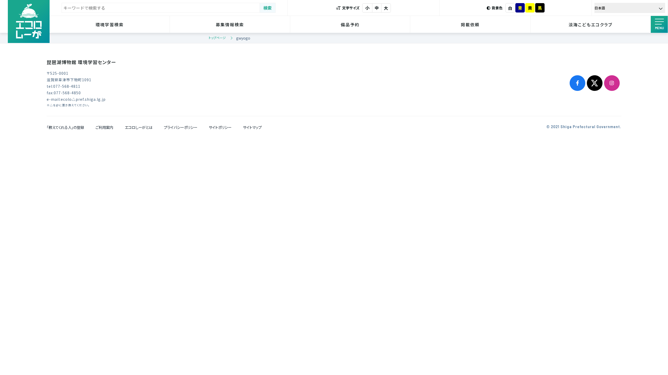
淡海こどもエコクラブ (590, 24)
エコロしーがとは (138, 127)
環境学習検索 (110, 24)
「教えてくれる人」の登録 (65, 127)
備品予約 (350, 24)
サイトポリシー (220, 127)
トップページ (217, 37)
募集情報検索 (230, 24)
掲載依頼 (470, 24)
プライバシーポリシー (180, 127)
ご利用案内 (104, 127)
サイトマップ (252, 127)
